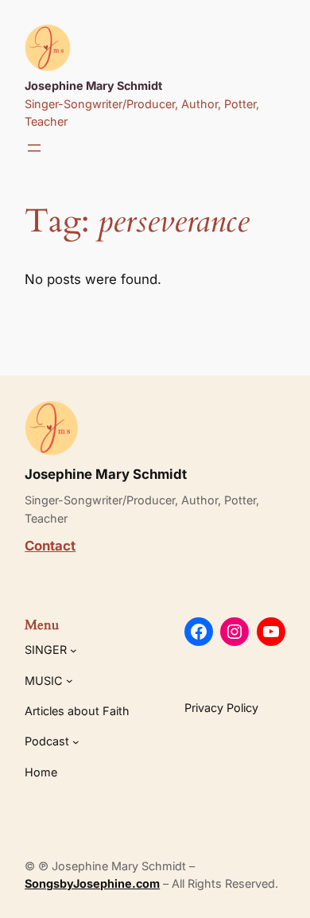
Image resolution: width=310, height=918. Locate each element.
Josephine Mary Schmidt (93, 85)
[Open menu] (34, 148)
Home (41, 772)
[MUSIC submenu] (69, 680)
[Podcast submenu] (75, 741)
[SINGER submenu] (73, 650)
